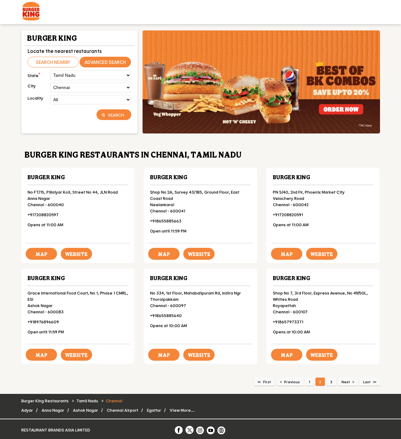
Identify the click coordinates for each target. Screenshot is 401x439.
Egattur (154, 410)
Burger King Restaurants (45, 400)
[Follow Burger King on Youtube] (211, 430)
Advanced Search (105, 62)
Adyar (27, 410)
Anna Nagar (53, 410)
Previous (292, 381)
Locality (35, 98)
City (32, 85)
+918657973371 (288, 321)
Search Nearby (53, 62)
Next (345, 381)
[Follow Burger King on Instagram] (200, 430)
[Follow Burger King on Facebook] (179, 430)
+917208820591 (288, 214)
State (34, 74)
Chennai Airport (122, 410)
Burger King (46, 177)
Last (367, 381)
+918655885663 (165, 220)
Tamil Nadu (87, 400)
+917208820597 (43, 214)
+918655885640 (166, 315)
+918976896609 (43, 321)
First (267, 381)
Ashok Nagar (85, 410)
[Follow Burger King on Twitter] (189, 430)
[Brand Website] (221, 430)
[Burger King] (31, 12)
